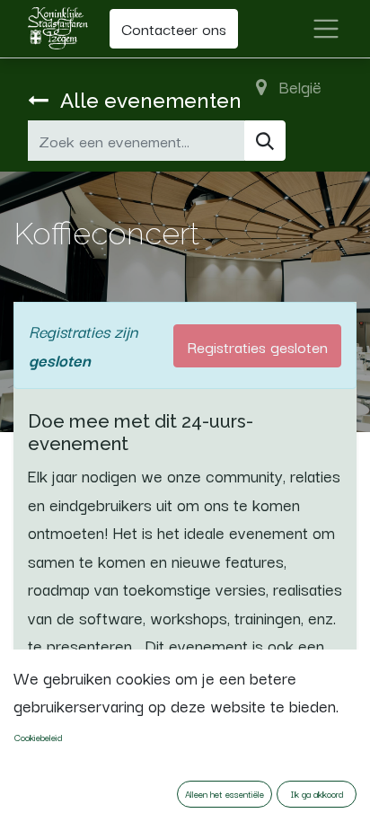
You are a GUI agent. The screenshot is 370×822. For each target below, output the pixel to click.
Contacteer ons (173, 28)
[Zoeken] (265, 140)
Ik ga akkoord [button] (317, 793)
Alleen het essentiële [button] (224, 793)
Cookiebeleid (38, 737)
